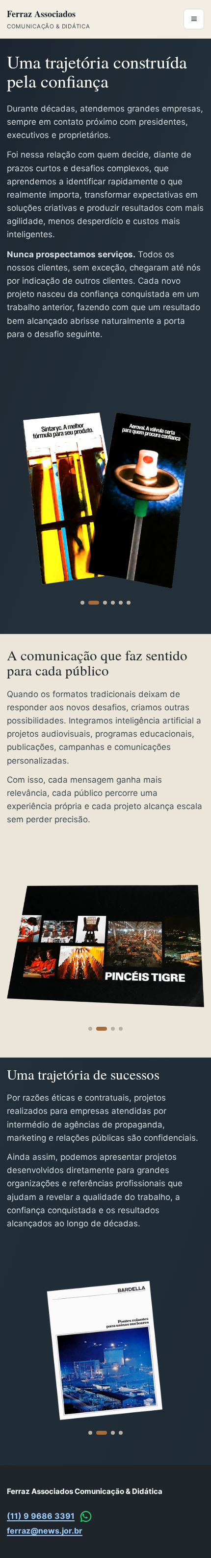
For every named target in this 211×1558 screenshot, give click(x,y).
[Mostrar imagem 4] (113, 603)
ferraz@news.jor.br (44, 1530)
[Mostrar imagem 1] (82, 603)
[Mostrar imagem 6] (129, 603)
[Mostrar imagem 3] (105, 603)
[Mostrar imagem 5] (121, 603)
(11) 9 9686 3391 (41, 1516)
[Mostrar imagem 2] (93, 603)
